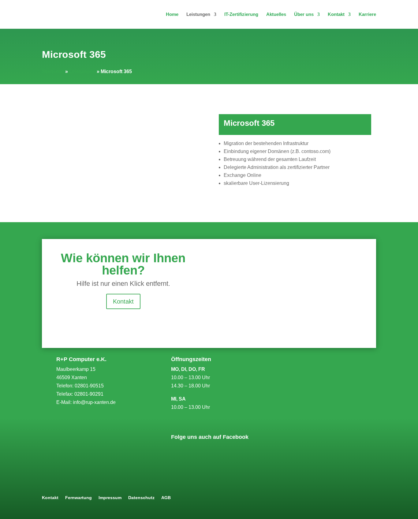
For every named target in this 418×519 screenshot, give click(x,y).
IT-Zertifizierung (241, 14)
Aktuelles (276, 14)
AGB (166, 497)
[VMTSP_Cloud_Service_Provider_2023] (302, 416)
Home (172, 14)
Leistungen (198, 14)
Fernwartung (78, 497)
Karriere (367, 14)
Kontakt (336, 14)
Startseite (53, 71)
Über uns (304, 14)
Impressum (110, 497)
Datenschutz (141, 497)
